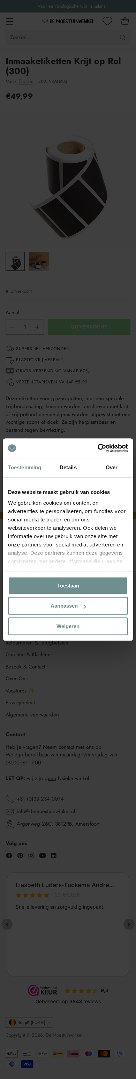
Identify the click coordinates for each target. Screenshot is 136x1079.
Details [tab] (68, 467)
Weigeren (68, 626)
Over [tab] (112, 467)
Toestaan (68, 586)
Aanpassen (64, 606)
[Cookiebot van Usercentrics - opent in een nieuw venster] (98, 448)
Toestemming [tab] (24, 467)
